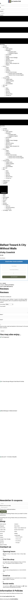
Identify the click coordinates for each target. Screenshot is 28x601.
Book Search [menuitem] (6, 197)
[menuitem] (6, 180)
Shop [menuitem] (4, 195)
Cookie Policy (9, 593)
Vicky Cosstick (7, 252)
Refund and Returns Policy (17, 593)
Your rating (3, 304)
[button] (1, 11)
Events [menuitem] (4, 200)
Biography (2, 526)
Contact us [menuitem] (8, 209)
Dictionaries (2, 531)
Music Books (16, 526)
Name (1, 314)
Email (1, 319)
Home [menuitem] (4, 194)
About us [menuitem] (8, 206)
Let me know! (14, 276)
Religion (16, 533)
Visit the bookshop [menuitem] (10, 207)
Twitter (25, 586)
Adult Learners (3, 524)
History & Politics (9, 284)
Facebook (13, 586)
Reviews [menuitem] (5, 203)
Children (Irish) (18, 538)
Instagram (19, 586)
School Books (18, 540)
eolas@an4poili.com (9, 578)
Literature (16, 524)
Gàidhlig (1, 541)
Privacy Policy (3, 593)
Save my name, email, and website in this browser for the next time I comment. (14, 327)
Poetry (15, 531)
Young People (17, 535)
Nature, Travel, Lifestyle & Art (20, 527)
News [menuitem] (4, 201)
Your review (3, 306)
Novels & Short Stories (18, 529)
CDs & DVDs (2, 527)
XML (14, 596)
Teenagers (18, 542)
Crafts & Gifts (2, 529)
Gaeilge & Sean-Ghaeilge (5, 539)
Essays (1, 535)
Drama (1, 533)
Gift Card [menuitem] (5, 198)
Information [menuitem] (5, 204)
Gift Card (2, 542)
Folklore (1, 537)
